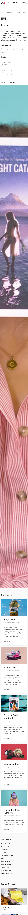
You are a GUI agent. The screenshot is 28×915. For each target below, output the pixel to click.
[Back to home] (13, 3)
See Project (7, 641)
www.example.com (6, 74)
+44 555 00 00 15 (6, 71)
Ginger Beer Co (11, 619)
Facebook (13, 82)
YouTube (3, 82)
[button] (26, 3)
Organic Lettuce (12, 764)
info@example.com (7, 73)
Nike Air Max (10, 667)
